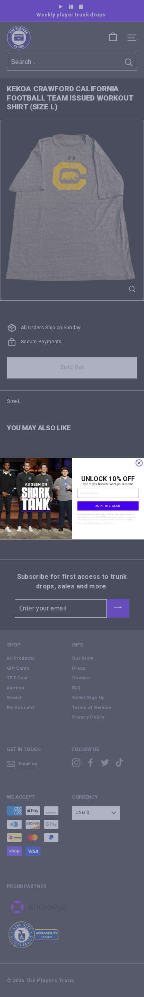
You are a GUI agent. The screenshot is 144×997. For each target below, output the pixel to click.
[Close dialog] (139, 462)
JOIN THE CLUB (108, 506)
